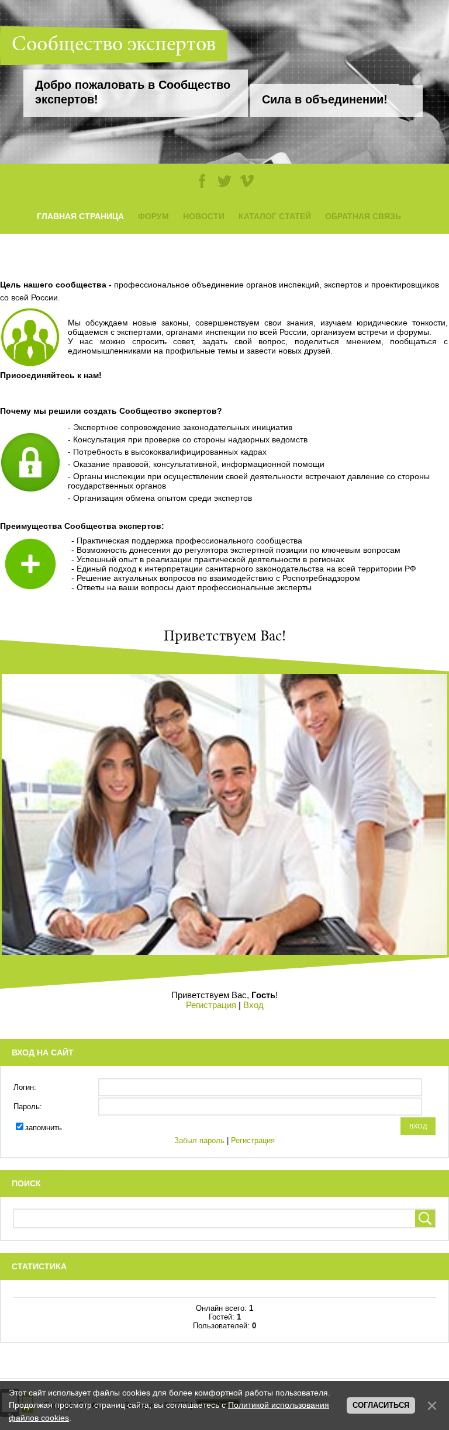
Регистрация (211, 1005)
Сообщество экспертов (114, 45)
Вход (253, 1005)
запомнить (43, 1127)
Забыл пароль (199, 1140)
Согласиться (381, 1405)
